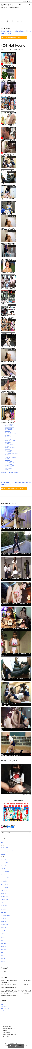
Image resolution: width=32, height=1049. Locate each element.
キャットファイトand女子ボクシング (12, 453)
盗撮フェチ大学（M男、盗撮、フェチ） (13, 433)
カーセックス (5, 871)
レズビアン (4, 899)
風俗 (3, 955)
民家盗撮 (4, 924)
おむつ (4, 865)
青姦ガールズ (7, 449)
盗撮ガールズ (7, 443)
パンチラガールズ (8, 450)
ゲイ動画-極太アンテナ (9, 427)
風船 (3, 962)
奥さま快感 (7, 446)
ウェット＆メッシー (7, 851)
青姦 (3, 952)
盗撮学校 (6, 469)
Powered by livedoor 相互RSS (9, 472)
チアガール (4, 887)
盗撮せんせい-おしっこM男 (10, 438)
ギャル (3, 874)
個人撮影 (4, 906)
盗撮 (3, 940)
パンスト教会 (7, 460)
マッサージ (5, 896)
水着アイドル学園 (8, 461)
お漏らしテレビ (8, 436)
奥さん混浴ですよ (8, 451)
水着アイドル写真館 (9, 444)
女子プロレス (5, 915)
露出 (3, 949)
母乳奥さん (7, 454)
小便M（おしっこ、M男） (10, 432)
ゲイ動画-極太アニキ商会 (10, 440)
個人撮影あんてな (8, 428)
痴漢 (3, 937)
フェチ (4, 893)
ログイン (3, 1004)
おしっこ (3, 854)
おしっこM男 (7, 431)
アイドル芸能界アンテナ (10, 429)
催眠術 (3, 909)
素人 (3, 943)
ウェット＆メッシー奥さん (10, 455)
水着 (3, 927)
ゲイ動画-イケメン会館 (9, 465)
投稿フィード (4, 1006)
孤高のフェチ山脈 (8, 468)
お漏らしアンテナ (8, 425)
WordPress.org (4, 1010)
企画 (3, 902)
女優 (3, 912)
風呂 (3, 958)
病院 (3, 934)
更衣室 (4, 921)
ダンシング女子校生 (9, 466)
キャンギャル (5, 878)
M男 (2, 842)
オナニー (4, 862)
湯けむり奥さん (8, 442)
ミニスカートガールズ (9, 462)
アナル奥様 (7, 458)
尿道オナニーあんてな (9, 439)
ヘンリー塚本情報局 (9, 424)
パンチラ (4, 890)
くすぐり (4, 881)
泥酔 (3, 930)
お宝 (3, 868)
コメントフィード (5, 1008)
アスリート (4, 847)
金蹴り (3, 946)
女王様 (3, 918)
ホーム (3, 21)
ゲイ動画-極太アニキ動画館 (10, 457)
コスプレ (4, 884)
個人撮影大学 (7, 435)
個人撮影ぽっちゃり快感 (10, 447)
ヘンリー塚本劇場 (8, 464)
